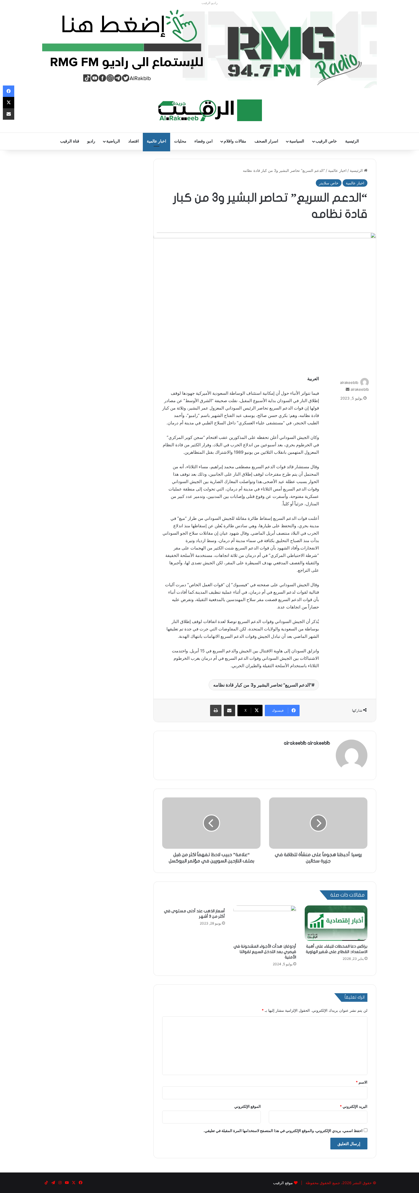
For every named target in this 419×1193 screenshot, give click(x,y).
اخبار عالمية (156, 141)
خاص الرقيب (326, 141)
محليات (180, 141)
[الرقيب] (209, 110)
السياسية (296, 141)
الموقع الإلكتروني (247, 1106)
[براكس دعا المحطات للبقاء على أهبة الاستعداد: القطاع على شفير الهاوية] (336, 923)
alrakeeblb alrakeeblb (307, 743)
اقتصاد (133, 141)
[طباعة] (215, 710)
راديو (91, 141)
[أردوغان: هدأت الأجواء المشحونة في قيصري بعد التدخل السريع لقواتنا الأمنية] (264, 923)
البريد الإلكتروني (353, 1106)
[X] (8, 102)
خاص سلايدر (328, 183)
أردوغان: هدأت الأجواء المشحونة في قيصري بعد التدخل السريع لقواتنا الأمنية (264, 951)
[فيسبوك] (8, 91)
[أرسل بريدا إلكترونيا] (347, 389)
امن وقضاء (203, 141)
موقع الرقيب (283, 1182)
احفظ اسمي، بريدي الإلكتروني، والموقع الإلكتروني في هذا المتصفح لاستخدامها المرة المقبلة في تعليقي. (283, 1130)
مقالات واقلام (235, 141)
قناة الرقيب (69, 141)
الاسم (361, 1082)
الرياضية (113, 141)
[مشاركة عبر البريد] (229, 710)
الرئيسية (352, 141)
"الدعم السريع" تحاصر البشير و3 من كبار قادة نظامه (262, 685)
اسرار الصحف (266, 141)
